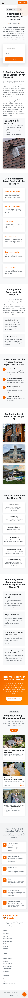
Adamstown (9, 529)
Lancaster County (14, 527)
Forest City (19, 562)
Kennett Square (8, 541)
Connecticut (7, 969)
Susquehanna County (14, 559)
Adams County (14, 505)
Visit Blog (14, 730)
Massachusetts (8, 941)
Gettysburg (19, 508)
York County (14, 517)
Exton (20, 539)
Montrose (7, 563)
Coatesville (8, 539)
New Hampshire (8, 963)
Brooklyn (13, 562)
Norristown (13, 553)
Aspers (20, 507)
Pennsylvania (7, 938)
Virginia (5, 961)
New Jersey (6, 933)
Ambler (11, 551)
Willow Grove (19, 553)
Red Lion (15, 520)
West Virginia (7, 966)
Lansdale (7, 553)
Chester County (14, 537)
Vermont (6, 946)
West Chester (20, 541)
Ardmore (16, 551)
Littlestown (14, 510)
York (19, 520)
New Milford (13, 563)
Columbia (19, 529)
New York (6, 936)
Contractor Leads (9, 983)
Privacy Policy (14, 995)
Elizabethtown (7, 531)
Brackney (8, 562)
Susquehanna (19, 563)
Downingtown (15, 539)
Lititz (22, 531)
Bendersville (8, 508)
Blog (4, 981)
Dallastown (8, 519)
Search (14, 59)
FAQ (4, 978)
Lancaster (18, 531)
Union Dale (14, 565)
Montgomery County (14, 549)
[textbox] (14, 48)
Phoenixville (14, 543)
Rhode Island (7, 949)
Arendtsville (15, 507)
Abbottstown (9, 507)
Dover (20, 519)
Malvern (14, 541)
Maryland (6, 956)
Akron (14, 529)
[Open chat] (24, 994)
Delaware (6, 971)
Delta (12, 519)
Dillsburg (17, 519)
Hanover (10, 520)
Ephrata (13, 531)
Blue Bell (21, 551)
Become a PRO (23, 2)
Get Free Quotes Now (14, 698)
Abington (7, 551)
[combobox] (14, 48)
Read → (22, 758)
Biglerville (14, 508)
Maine (4, 943)
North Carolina (8, 958)
